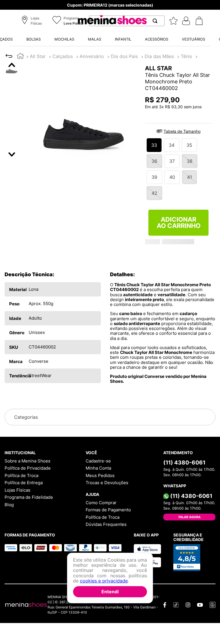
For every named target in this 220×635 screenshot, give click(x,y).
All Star (38, 56)
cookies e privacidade (104, 581)
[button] (32, 21)
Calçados (62, 56)
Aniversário (92, 56)
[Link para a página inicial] (20, 56)
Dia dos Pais (124, 56)
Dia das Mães (159, 56)
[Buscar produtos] (156, 21)
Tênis (186, 56)
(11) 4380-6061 (184, 462)
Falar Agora (189, 517)
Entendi (110, 591)
